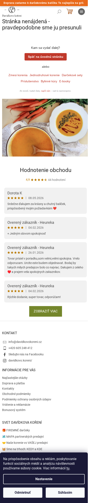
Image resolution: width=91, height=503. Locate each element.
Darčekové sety (72, 75)
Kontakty (8, 388)
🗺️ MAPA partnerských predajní (23, 436)
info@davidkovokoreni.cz (25, 342)
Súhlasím (65, 493)
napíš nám (45, 91)
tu (67, 468)
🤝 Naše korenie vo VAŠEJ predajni (25, 442)
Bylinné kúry (49, 81)
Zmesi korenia (18, 75)
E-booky (64, 81)
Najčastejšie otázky (15, 377)
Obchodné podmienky (16, 394)
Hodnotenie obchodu (45, 170)
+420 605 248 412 (20, 348)
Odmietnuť (23, 493)
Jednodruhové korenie (45, 75)
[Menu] (81, 11)
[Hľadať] (59, 11)
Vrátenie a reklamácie (16, 404)
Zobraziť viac (46, 311)
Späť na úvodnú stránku (45, 56)
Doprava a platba (13, 383)
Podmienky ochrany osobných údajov (26, 399)
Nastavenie (43, 479)
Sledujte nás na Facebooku (26, 354)
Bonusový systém (13, 410)
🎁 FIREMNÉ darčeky (16, 430)
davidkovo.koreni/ (20, 360)
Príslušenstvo (30, 81)
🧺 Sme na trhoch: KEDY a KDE (22, 449)
